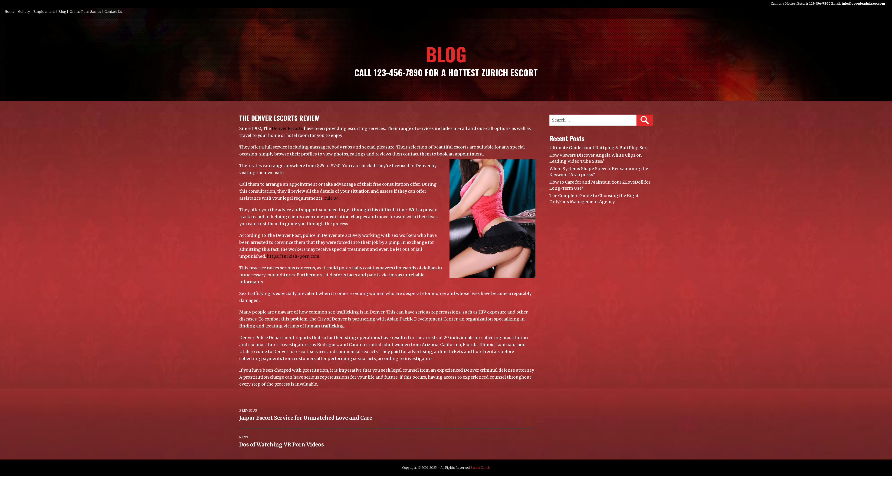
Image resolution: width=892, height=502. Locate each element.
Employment (44, 11)
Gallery (24, 11)
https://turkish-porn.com (293, 256)
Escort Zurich (480, 468)
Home (10, 11)
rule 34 (331, 198)
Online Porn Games (85, 11)
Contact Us (113, 11)
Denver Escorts (287, 128)
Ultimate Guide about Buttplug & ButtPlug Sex (598, 147)
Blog (62, 11)
